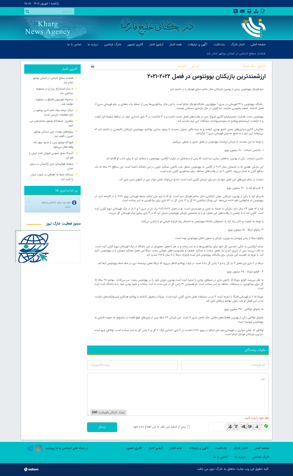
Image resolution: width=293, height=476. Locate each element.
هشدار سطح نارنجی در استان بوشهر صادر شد (236, 53)
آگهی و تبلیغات (198, 448)
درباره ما (240, 456)
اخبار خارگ (240, 448)
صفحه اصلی (261, 448)
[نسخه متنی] (93, 66)
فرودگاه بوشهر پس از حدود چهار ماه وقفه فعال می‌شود (53, 144)
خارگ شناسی (260, 456)
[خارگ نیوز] (251, 27)
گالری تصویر (134, 448)
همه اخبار (176, 448)
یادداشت (221, 448)
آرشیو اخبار (156, 448)
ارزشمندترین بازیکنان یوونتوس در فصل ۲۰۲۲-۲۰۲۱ (206, 76)
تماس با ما (220, 456)
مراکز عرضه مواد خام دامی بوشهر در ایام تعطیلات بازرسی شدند (53, 112)
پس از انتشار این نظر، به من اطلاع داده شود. (159, 426)
